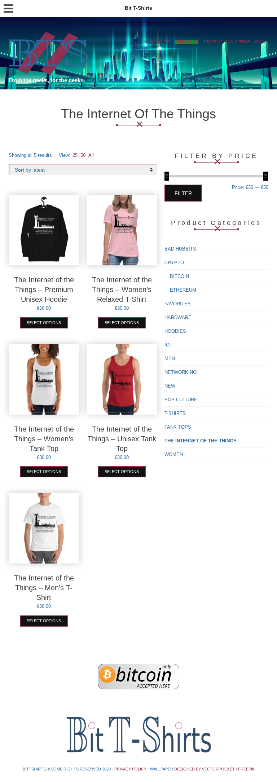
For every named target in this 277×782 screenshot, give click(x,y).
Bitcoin (179, 276)
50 (82, 155)
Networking (180, 372)
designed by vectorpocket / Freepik (214, 769)
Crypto (174, 262)
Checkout (186, 42)
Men (169, 358)
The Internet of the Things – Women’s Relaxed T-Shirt (122, 289)
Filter (183, 193)
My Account (157, 42)
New (169, 386)
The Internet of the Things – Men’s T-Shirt (44, 587)
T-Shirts (175, 413)
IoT (168, 345)
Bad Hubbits (180, 249)
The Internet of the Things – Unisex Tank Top (122, 438)
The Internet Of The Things (200, 440)
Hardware (178, 317)
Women (173, 454)
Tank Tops (177, 427)
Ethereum (183, 290)
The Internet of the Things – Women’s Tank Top (44, 438)
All (91, 155)
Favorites (177, 303)
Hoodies (175, 331)
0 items (242, 42)
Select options (44, 323)
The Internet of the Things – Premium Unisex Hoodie (44, 289)
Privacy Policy (130, 769)
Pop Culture (180, 399)
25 (75, 155)
